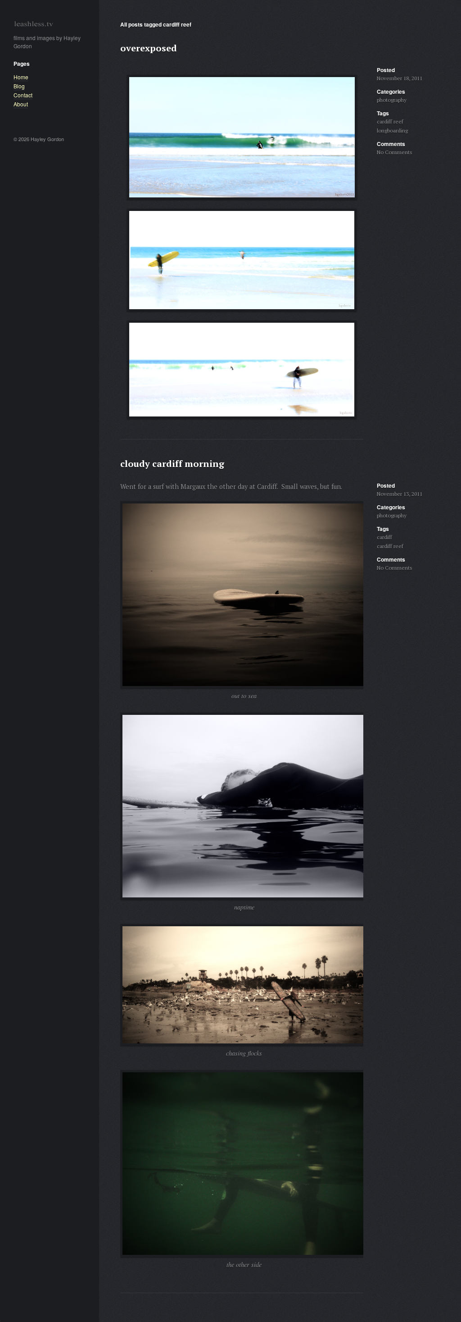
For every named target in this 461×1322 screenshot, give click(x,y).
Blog (19, 86)
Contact (23, 95)
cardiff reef (390, 121)
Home (21, 77)
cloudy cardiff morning (172, 463)
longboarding (392, 130)
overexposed (148, 48)
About (21, 104)
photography (392, 99)
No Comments (394, 152)
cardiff (384, 537)
